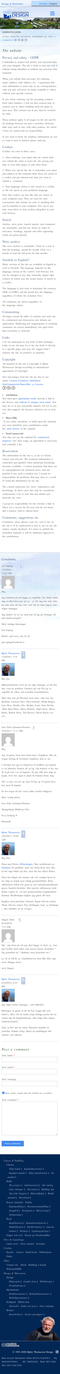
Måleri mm (23, 1301)
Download (24, 1197)
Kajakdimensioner (33, 1168)
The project (15, 1185)
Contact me (12, 1264)
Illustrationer (12, 1289)
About (23, 1264)
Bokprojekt (14, 1281)
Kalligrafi (11, 1301)
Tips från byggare (18, 1193)
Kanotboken (15, 1314)
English (53, 3)
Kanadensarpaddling (38, 1206)
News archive (27, 1243)
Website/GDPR (13, 1268)
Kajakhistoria (16, 1222)
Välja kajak (14, 1168)
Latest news (12, 1243)
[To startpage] (19, 15)
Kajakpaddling (16, 1206)
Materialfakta (37, 1193)
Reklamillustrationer (39, 1293)
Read (9, 1218)
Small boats (31, 1252)
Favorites (40, 1243)
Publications (45, 1252)
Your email (7, 1067)
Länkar (12, 1230)
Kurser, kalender (14, 1202)
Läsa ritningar (16, 1189)
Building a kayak (37, 1264)
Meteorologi (42, 1210)
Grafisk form (29, 1281)
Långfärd (13, 1210)
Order (9, 1256)
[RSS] (57, 1352)
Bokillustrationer (17, 1293)
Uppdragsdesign (40, 1230)
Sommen (6, 867)
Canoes (20, 1252)
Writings (24, 1230)
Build (9, 1181)
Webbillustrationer (18, 1297)
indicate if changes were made (35, 402)
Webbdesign (46, 1281)
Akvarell (13, 1306)
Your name (7, 1055)
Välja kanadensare (38, 1172)
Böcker (10, 1310)
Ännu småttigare (47, 1306)
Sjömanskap (15, 1214)
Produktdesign (16, 1285)
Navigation (27, 1210)
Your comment (9, 1099)
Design (9, 1277)
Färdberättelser (35, 1226)
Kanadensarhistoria (36, 1222)
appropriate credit (27, 398)
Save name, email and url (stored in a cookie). (28, 1092)
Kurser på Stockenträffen (37, 1235)
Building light (48, 1189)
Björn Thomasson (11, 653)
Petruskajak (26, 864)
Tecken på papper (34, 1314)
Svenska (43, 3)
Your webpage (9, 1079)
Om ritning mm (49, 1185)
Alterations (32, 1189)
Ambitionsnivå (31, 1185)
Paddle (28, 1202)
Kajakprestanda (17, 1172)
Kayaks (10, 1252)
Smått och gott (28, 1306)
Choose (10, 1164)
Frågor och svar (14, 1235)
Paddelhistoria (16, 1226)
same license (13, 428)
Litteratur (51, 1226)
